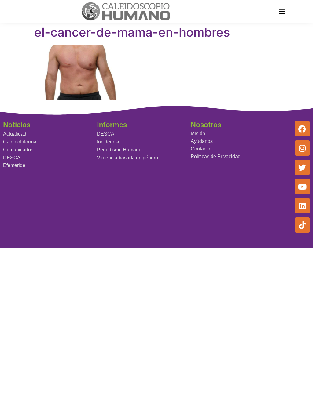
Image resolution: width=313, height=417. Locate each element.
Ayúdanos (202, 141)
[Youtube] (302, 186)
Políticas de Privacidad (216, 156)
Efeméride (14, 165)
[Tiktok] (302, 225)
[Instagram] (302, 148)
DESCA (11, 157)
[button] (282, 11)
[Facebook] (302, 128)
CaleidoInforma (19, 141)
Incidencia (108, 141)
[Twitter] (302, 167)
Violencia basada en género (127, 157)
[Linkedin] (302, 205)
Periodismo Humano (119, 149)
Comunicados (18, 149)
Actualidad (14, 133)
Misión (198, 133)
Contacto (200, 148)
